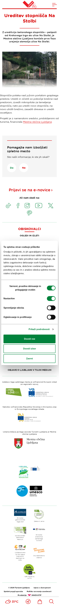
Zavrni (29, 358)
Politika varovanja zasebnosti (39, 591)
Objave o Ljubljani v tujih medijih (29, 370)
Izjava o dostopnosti (42, 588)
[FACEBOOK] (18, 205)
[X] (50, 205)
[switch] (51, 298)
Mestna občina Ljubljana (37, 121)
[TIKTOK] (8, 205)
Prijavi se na (29, 190)
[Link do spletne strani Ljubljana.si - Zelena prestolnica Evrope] (29, 472)
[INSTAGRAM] (27, 205)
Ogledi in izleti (29, 235)
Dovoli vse (29, 339)
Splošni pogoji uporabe (13, 591)
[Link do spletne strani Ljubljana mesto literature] (29, 491)
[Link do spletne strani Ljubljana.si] (29, 443)
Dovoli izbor (29, 348)
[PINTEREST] (29, 212)
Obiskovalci (29, 229)
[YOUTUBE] (38, 205)
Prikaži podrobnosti (39, 329)
